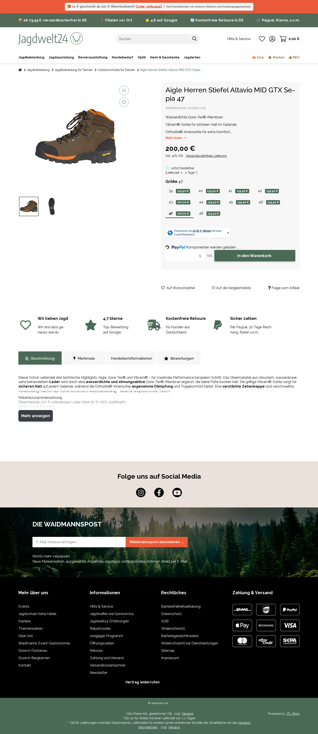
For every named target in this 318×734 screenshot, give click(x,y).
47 (179, 213)
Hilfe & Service (101, 606)
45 (239, 202)
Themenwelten (30, 628)
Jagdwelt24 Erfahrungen (109, 621)
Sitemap (168, 651)
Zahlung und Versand (107, 658)
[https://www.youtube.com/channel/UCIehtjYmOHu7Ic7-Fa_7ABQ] (177, 492)
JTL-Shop (293, 713)
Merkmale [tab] (86, 358)
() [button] (181, 172)
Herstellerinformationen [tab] (131, 358)
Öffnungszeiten (102, 643)
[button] (272, 39)
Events (23, 606)
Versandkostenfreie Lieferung (206, 156)
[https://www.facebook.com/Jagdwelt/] (159, 492)
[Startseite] (20, 70)
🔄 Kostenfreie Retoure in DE (217, 20)
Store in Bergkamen (34, 658)
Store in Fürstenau (32, 651)
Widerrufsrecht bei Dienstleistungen (189, 643)
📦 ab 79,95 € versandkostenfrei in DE (52, 20)
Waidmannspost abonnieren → (156, 542)
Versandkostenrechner (107, 665)
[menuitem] (165, 57)
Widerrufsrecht (173, 628)
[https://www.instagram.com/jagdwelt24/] (141, 492)
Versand (187, 713)
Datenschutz (171, 614)
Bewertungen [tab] (182, 358)
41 (238, 191)
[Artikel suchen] (194, 39)
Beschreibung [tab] (43, 358)
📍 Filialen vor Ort (116, 20)
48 (209, 213)
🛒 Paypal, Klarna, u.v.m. (278, 20)
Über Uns (25, 636)
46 (269, 202)
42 (268, 191)
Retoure (96, 651)
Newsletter (98, 673)
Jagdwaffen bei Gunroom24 (112, 614)
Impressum (170, 658)
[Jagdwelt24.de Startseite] (50, 39)
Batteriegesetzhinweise (179, 636)
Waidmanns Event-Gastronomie (44, 643)
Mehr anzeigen (35, 416)
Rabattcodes (100, 628)
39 (179, 191)
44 (209, 202)
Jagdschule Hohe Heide (37, 614)
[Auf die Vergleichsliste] (124, 90)
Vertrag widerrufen (142, 682)
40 (209, 191)
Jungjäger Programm (106, 636)
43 (179, 202)
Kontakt (24, 665)
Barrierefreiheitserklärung (181, 606)
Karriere (24, 621)
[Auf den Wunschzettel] (124, 102)
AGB (165, 621)
